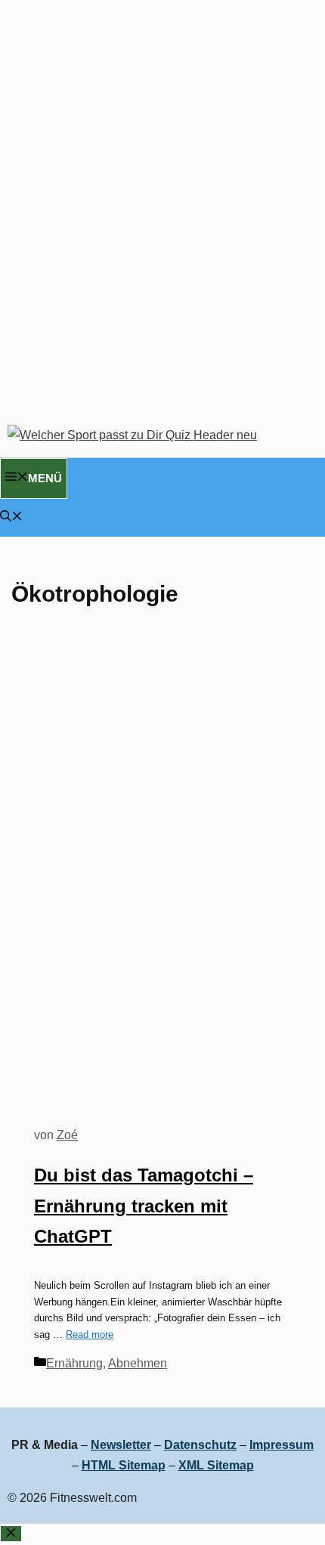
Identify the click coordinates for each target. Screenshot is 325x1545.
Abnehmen (137, 1363)
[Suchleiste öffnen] (11, 517)
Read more (89, 1334)
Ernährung (74, 1363)
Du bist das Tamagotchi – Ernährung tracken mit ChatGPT (143, 1206)
